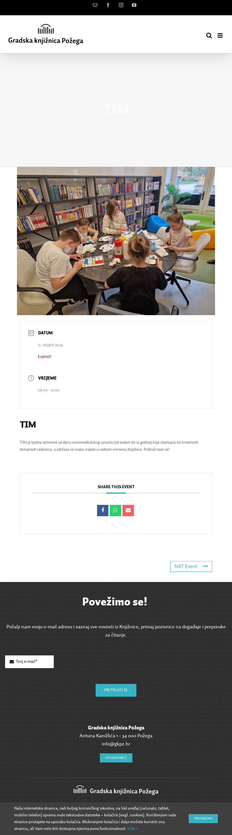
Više (131, 829)
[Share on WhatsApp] (115, 510)
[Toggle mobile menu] (221, 35)
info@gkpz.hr (116, 744)
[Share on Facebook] (102, 510)
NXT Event (186, 566)
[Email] (128, 510)
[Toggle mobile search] (209, 35)
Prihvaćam (203, 818)
